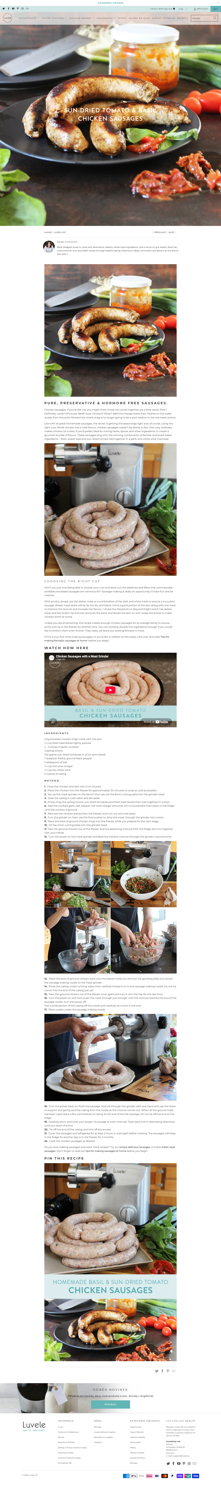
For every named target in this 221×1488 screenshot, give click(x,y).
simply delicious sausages (134, 1147)
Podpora (98, 1442)
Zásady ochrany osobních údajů (72, 1447)
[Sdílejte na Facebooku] (162, 1371)
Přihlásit (202, 9)
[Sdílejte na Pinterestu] (168, 1371)
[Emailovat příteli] (174, 1371)
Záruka (61, 1437)
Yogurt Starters (137, 1432)
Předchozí (160, 232)
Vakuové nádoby (137, 1437)
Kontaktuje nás (65, 1463)
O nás (60, 1427)
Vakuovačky (135, 1442)
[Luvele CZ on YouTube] (13, 9)
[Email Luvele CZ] (27, 9)
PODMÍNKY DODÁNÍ (110, 3)
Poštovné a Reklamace (68, 1432)
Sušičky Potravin (137, 1458)
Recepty (97, 1427)
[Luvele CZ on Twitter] (3, 9)
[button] (29, 18)
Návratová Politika (66, 1442)
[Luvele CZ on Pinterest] (17, 9)
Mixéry (133, 1447)
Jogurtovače (135, 1427)
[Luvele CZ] (7, 18)
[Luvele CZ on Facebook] (8, 9)
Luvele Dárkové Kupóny (105, 1432)
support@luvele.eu (181, 1456)
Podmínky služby (66, 1453)
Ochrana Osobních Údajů (69, 1458)
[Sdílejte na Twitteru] (157, 1371)
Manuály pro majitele (103, 1437)
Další (172, 232)
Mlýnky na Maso (137, 1453)
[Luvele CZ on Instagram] (22, 9)
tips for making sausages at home (106, 1151)
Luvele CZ (33, 1475)
